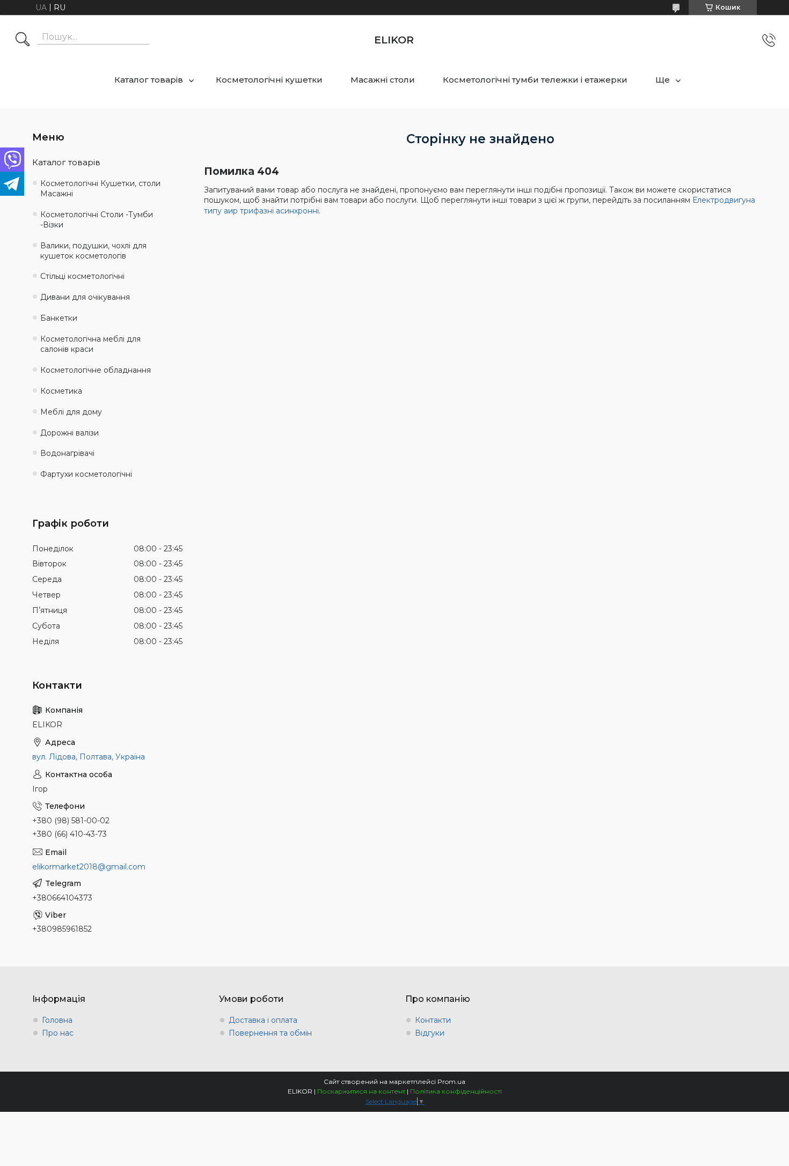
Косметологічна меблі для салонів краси (90, 344)
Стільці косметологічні (82, 276)
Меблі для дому (71, 412)
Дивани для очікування (85, 297)
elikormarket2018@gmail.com (88, 867)
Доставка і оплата (263, 1020)
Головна (57, 1020)
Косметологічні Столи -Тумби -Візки (96, 220)
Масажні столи (382, 80)
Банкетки (58, 318)
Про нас (58, 1033)
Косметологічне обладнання (95, 370)
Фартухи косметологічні (86, 474)
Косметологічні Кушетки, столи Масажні (100, 188)
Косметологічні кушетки (269, 80)
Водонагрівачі (67, 453)
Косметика (61, 391)
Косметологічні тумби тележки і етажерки (535, 80)
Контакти (433, 1020)
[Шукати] (22, 40)
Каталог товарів (148, 80)
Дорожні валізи (69, 433)
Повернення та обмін (270, 1033)
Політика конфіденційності (456, 1091)
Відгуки (429, 1033)
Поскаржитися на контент (361, 1091)
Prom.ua (451, 1082)
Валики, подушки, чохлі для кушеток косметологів (93, 251)
